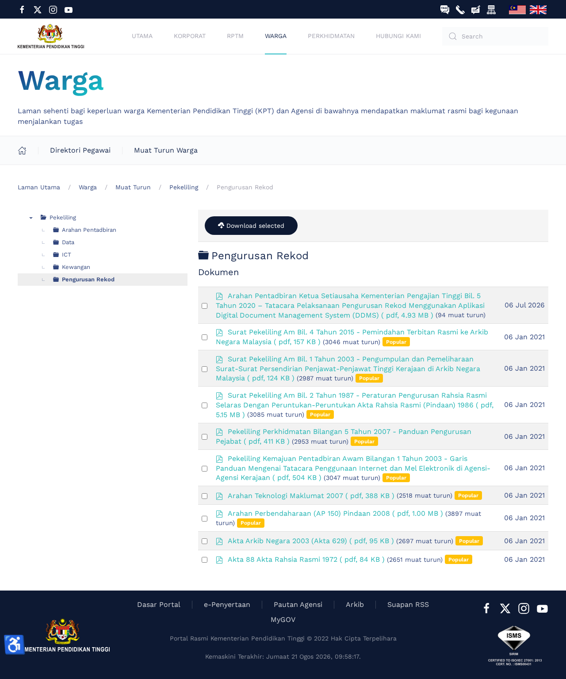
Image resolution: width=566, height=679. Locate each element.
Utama (142, 35)
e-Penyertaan (227, 604)
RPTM (235, 35)
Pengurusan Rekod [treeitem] (88, 279)
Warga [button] (276, 35)
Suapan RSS (408, 604)
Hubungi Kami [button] (398, 35)
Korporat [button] (190, 35)
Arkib (355, 604)
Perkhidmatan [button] (331, 35)
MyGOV (283, 619)
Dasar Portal (158, 604)
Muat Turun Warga (166, 150)
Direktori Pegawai (80, 150)
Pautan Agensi (298, 604)
